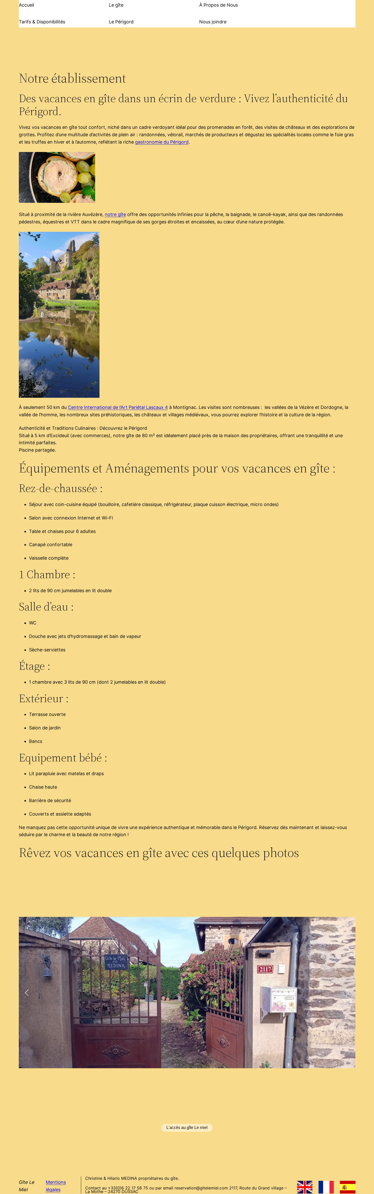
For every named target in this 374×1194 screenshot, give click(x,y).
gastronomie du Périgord (162, 142)
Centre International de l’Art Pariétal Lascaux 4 (118, 407)
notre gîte (115, 214)
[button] (27, 993)
